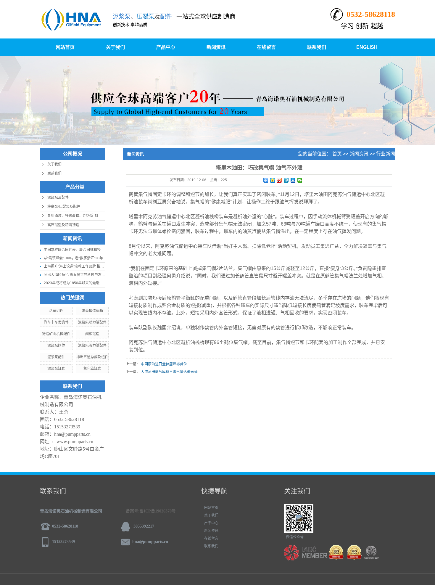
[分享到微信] (299, 180)
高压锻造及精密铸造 (63, 225)
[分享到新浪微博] (279, 180)
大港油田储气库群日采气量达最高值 (169, 372)
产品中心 (165, 47)
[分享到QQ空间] (272, 180)
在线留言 (266, 47)
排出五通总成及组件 (92, 357)
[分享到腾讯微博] (286, 180)
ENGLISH (367, 47)
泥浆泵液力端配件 (92, 345)
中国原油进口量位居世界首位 (164, 364)
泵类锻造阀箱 (92, 311)
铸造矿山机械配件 (56, 334)
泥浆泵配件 (56, 357)
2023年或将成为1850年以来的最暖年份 (75, 283)
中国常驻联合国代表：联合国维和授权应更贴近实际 (84, 250)
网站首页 (65, 47)
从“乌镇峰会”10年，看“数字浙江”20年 (73, 258)
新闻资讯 (216, 47)
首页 (337, 153)
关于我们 (115, 47)
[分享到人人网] (293, 180)
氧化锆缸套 (92, 369)
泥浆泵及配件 (58, 197)
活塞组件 (56, 311)
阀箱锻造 (92, 334)
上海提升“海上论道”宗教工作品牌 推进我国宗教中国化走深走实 (93, 266)
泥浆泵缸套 (56, 369)
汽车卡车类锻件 (56, 322)
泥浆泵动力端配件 (92, 322)
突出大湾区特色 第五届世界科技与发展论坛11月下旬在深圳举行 (94, 275)
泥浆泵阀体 (56, 345)
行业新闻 (385, 153)
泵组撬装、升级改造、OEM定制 (72, 216)
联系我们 (316, 47)
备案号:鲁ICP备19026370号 (151, 511)
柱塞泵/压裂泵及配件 (63, 207)
